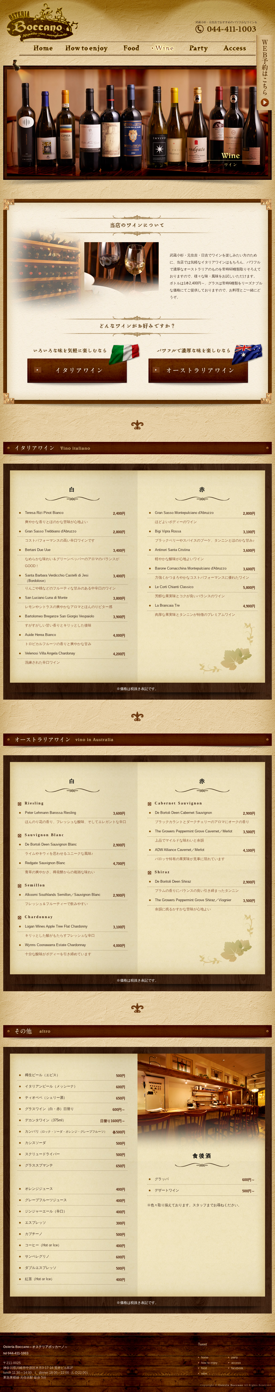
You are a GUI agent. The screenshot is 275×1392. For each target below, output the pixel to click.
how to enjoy (209, 1362)
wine (204, 1373)
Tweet (202, 1344)
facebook (237, 1368)
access (236, 1362)
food (204, 1368)
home (204, 1357)
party (234, 1357)
